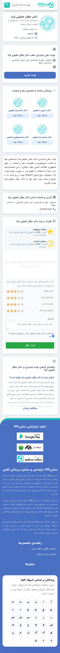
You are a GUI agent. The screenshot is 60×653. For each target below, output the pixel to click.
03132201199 (45, 209)
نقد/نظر (51, 319)
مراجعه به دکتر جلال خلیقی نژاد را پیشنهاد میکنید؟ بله (31, 335)
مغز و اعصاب (28, 29)
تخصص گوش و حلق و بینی (44, 548)
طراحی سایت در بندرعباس (50, 569)
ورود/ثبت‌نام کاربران (21, 5)
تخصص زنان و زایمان (46, 554)
